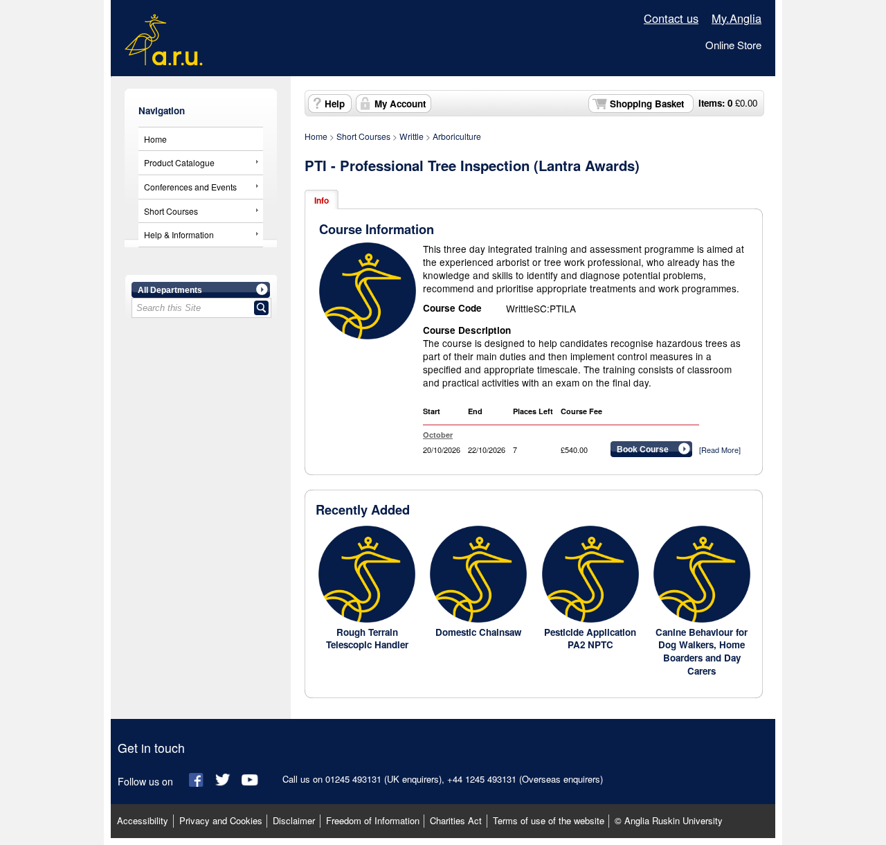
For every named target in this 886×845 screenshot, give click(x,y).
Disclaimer (294, 820)
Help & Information (179, 234)
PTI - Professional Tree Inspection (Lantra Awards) (472, 165)
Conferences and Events (190, 187)
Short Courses (171, 211)
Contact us (671, 18)
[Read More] (720, 449)
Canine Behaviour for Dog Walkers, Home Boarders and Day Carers (702, 651)
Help (335, 103)
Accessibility (142, 820)
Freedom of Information (372, 820)
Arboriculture (457, 136)
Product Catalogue (179, 162)
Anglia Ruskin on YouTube (250, 780)
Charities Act (456, 820)
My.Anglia (736, 18)
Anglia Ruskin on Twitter (224, 780)
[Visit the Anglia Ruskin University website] (164, 56)
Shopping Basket (647, 103)
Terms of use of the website (548, 820)
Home (155, 139)
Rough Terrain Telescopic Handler (367, 638)
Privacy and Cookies (220, 820)
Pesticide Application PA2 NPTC (590, 638)
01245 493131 (353, 778)
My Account (400, 103)
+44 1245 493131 (481, 778)
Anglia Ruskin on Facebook (197, 780)
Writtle (411, 136)
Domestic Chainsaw (478, 632)
